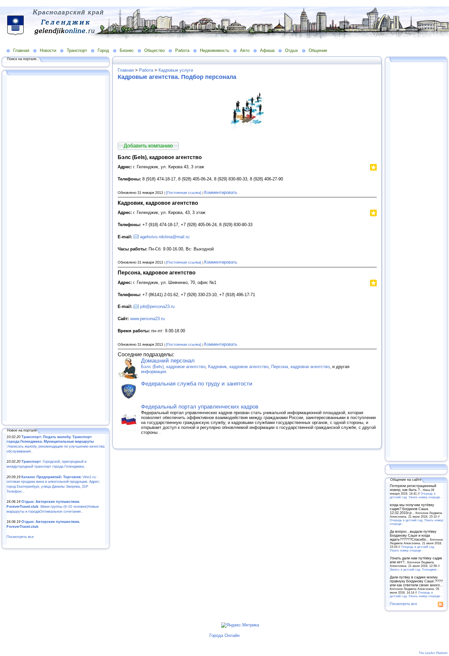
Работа (182, 50)
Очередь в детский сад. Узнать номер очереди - (416, 495)
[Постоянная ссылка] (183, 193)
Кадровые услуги (175, 70)
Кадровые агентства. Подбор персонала (177, 77)
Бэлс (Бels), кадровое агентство (173, 366)
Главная (21, 50)
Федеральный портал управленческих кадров (199, 407)
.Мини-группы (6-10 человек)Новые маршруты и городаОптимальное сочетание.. (53, 506)
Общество (154, 50)
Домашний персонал (168, 361)
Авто (244, 50)
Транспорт (77, 50)
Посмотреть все (20, 537)
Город (103, 50)
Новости (48, 50)
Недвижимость (214, 50)
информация (153, 371)
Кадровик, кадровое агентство (238, 366)
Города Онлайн (224, 635)
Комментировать (220, 192)
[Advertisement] (56, 248)
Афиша (267, 50)
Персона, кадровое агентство (300, 366)
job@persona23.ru (157, 306)
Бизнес (127, 50)
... (159, 432)
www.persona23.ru (147, 318)
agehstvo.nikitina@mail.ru (164, 236)
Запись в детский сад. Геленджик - (414, 569)
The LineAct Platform (433, 653)
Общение (318, 50)
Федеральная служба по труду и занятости (196, 384)
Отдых (291, 50)
